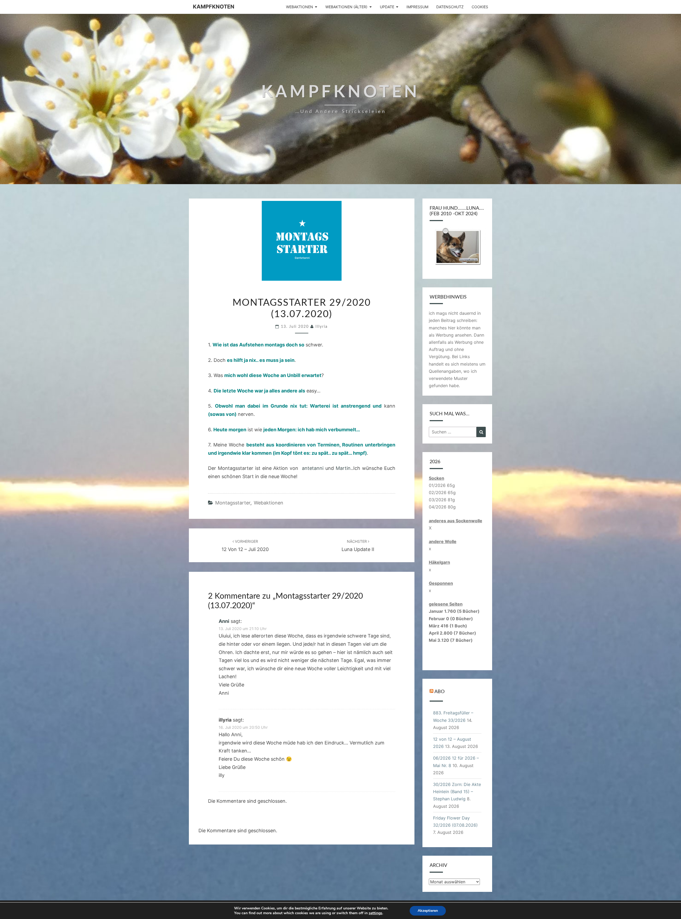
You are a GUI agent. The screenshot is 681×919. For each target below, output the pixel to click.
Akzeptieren (428, 910)
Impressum (417, 7)
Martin (343, 468)
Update (387, 7)
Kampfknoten (213, 6)
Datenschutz (450, 7)
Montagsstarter (232, 503)
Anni (224, 621)
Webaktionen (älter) (346, 7)
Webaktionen (299, 7)
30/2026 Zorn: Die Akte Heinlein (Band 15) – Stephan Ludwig (457, 791)
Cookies (480, 7)
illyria (321, 327)
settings (375, 913)
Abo (439, 691)
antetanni (312, 468)
